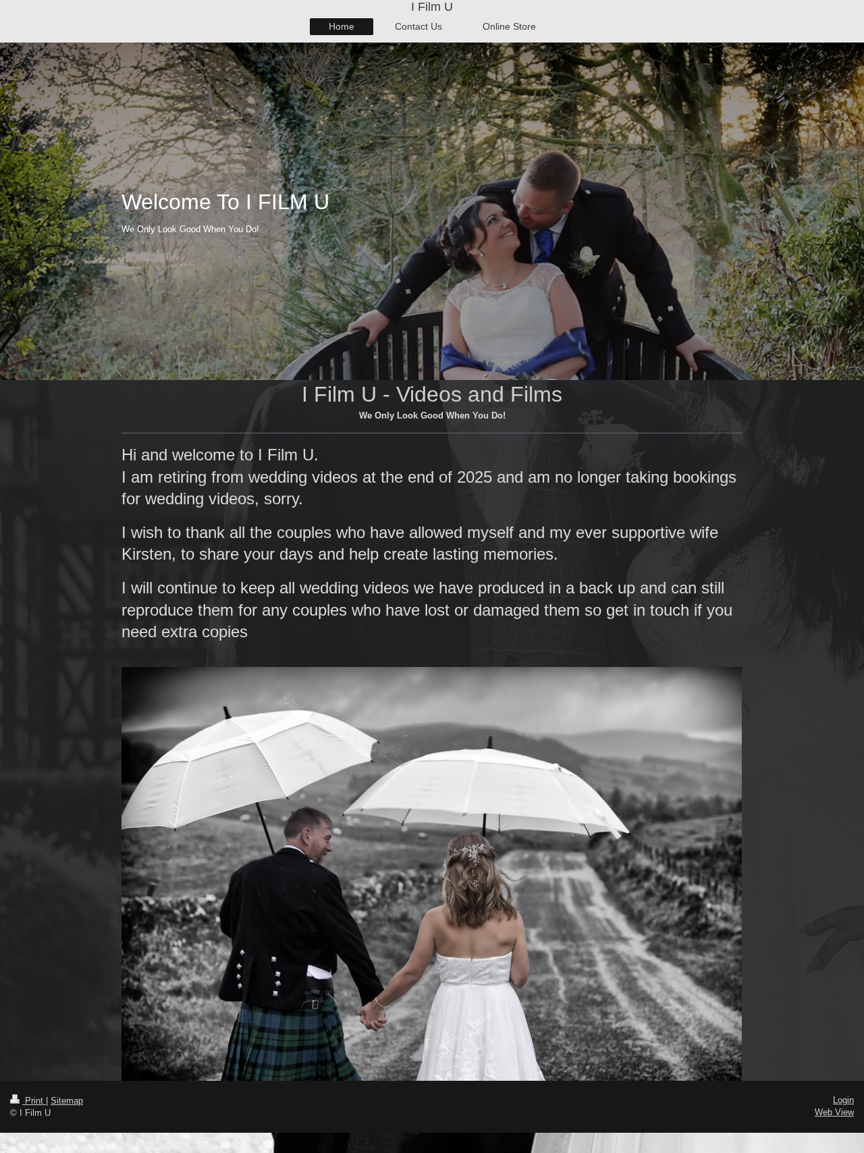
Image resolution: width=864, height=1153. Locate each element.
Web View (834, 1112)
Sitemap (67, 1101)
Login (843, 1100)
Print (34, 1101)
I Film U (432, 7)
